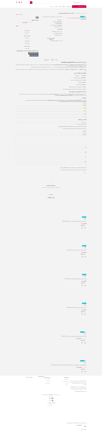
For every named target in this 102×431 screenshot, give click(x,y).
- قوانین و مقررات (65, 381)
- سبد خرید (48, 381)
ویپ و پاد (82, 13)
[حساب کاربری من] (24, 2)
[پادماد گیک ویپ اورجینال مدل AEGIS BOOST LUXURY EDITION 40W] (78, 352)
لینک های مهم (66, 377)
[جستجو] (31, 2)
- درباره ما (66, 383)
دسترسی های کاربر (44, 377)
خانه (85, 13)
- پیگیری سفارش (47, 383)
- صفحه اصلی (66, 379)
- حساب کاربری (48, 379)
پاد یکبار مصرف (77, 13)
